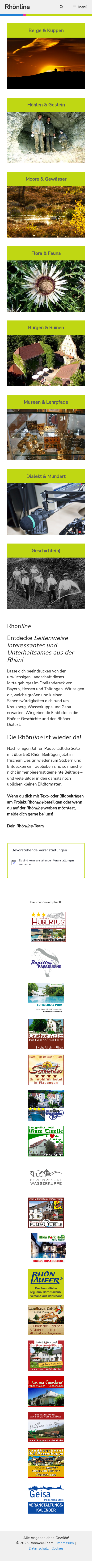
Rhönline (17, 7)
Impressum (65, 1543)
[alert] (46, 862)
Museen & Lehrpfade (46, 402)
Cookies (57, 1548)
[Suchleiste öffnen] (61, 7)
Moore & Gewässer (46, 179)
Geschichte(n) (46, 550)
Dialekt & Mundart (46, 476)
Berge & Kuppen (46, 30)
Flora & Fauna (46, 253)
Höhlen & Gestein (46, 104)
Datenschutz (39, 1548)
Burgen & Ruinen (46, 327)
